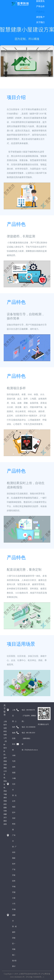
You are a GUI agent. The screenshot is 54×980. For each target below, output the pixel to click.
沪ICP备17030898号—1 (35, 977)
